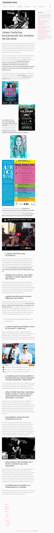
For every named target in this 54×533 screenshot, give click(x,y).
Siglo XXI (40, 6)
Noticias (11, 6)
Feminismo (8, 523)
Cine (34, 6)
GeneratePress (35, 530)
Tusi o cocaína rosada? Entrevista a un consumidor (43, 22)
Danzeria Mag (10, 2)
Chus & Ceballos (31, 310)
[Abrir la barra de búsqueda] (50, 6)
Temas (7, 513)
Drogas (7, 525)
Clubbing (19, 6)
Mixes (7, 516)
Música (27, 6)
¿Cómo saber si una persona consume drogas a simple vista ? (44, 36)
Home (5, 6)
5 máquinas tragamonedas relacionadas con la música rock (44, 16)
